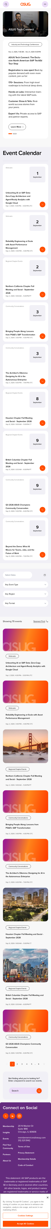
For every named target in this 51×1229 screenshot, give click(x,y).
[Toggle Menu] (45, 4)
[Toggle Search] (6, 4)
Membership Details (27, 1159)
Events (6, 1138)
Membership (8, 1126)
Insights (6, 1132)
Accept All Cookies (25, 1224)
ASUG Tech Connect (21, 29)
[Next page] (44, 1064)
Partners (6, 1154)
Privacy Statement (26, 1152)
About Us (7, 1160)
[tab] (10, 133)
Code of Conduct (25, 1165)
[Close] (47, 1197)
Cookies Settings (25, 1216)
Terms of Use (24, 1146)
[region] (25, 1211)
